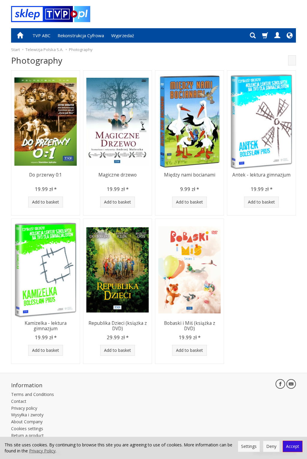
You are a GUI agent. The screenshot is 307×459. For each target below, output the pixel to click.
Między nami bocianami (189, 175)
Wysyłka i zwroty (27, 415)
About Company (27, 421)
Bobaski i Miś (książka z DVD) (189, 326)
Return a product (27, 435)
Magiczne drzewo (117, 175)
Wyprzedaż (122, 35)
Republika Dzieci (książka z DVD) (117, 326)
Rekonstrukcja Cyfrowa (81, 35)
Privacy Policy (42, 451)
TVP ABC (41, 35)
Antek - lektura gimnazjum (261, 175)
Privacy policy (24, 408)
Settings (249, 446)
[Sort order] (292, 60)
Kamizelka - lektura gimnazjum (46, 326)
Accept (292, 446)
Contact (18, 401)
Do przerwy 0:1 (45, 175)
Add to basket (45, 202)
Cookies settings (27, 428)
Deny (271, 446)
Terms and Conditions (32, 394)
